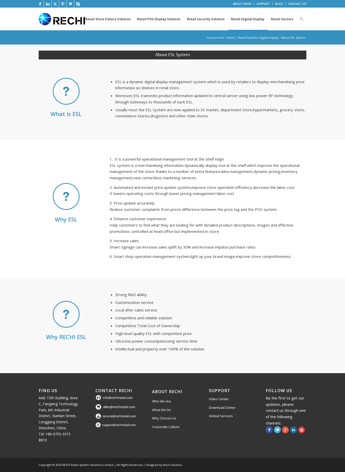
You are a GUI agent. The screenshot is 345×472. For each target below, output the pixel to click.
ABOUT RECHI (242, 4)
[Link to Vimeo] (70, 4)
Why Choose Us (164, 418)
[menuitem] (242, 4)
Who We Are (161, 401)
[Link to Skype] (78, 4)
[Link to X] (55, 4)
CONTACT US (297, 4)
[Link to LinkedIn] (47, 4)
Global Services (221, 416)
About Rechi (167, 391)
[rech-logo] (63, 19)
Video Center (219, 399)
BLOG (279, 4)
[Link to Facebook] (40, 4)
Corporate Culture (166, 426)
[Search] (301, 19)
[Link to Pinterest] (62, 4)
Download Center (222, 407)
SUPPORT (263, 4)
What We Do (161, 410)
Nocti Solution (172, 465)
